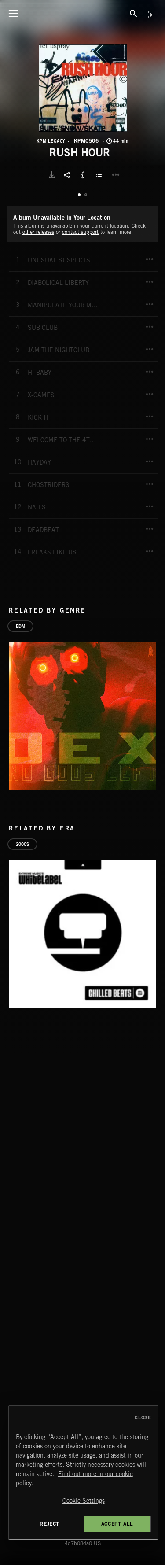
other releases (38, 232)
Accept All (117, 1524)
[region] (83, 1472)
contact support (80, 232)
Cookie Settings (83, 1500)
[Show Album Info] (83, 175)
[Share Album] (67, 174)
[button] (83, 88)
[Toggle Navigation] (13, 13)
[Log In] (150, 14)
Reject (49, 1524)
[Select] (100, 175)
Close (143, 1417)
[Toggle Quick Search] (134, 13)
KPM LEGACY (51, 141)
